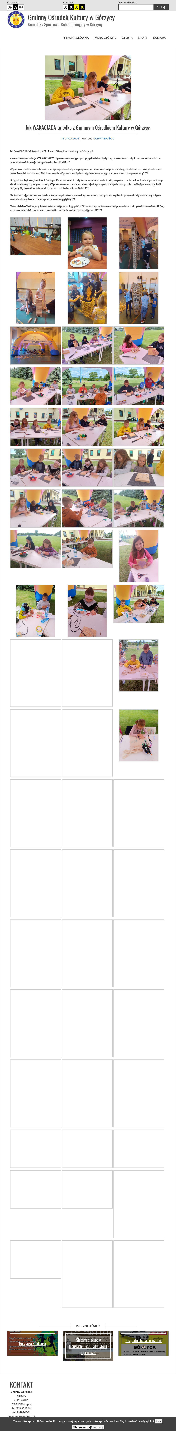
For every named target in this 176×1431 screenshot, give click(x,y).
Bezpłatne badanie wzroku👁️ (143, 1343)
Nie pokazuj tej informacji (88, 1427)
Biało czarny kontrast (71, 7)
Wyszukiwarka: (127, 2)
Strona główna (76, 37)
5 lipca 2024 (70, 138)
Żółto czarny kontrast (82, 7)
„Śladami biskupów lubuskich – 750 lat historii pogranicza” (88, 1346)
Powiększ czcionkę (21, 7)
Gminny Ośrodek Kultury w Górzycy (71, 17)
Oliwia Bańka (104, 138)
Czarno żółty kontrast (76, 7)
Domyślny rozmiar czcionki (15, 7)
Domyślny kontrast (65, 7)
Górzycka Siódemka (32, 1343)
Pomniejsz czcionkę (10, 7)
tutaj (158, 1421)
